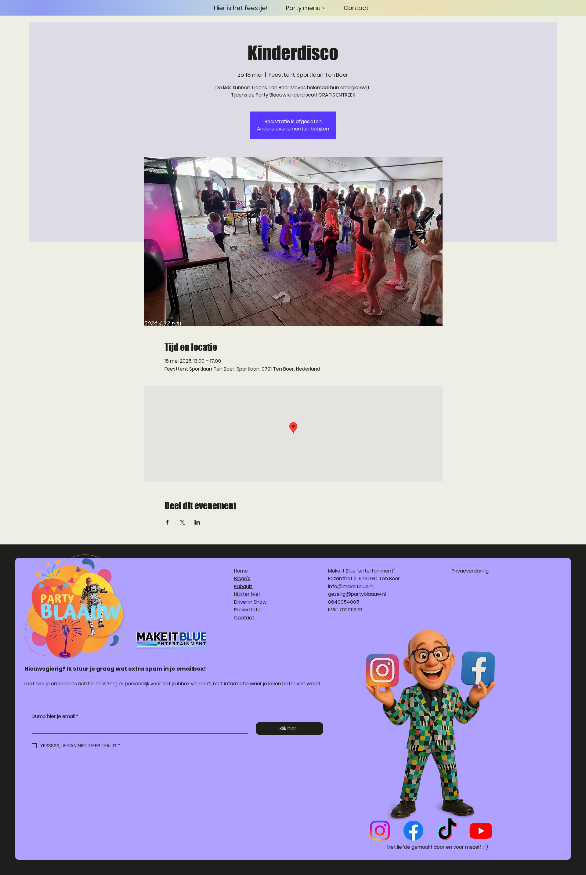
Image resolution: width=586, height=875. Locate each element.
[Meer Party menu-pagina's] (323, 7)
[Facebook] (413, 830)
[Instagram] (380, 830)
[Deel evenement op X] (182, 522)
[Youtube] (481, 830)
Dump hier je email (55, 716)
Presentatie (248, 609)
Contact (244, 617)
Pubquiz (243, 586)
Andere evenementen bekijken (293, 128)
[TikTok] (447, 830)
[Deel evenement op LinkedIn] (197, 522)
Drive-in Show (250, 602)
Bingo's (242, 578)
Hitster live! (247, 594)
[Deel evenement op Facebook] (167, 522)
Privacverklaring (470, 570)
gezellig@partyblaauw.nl (357, 594)
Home (241, 570)
